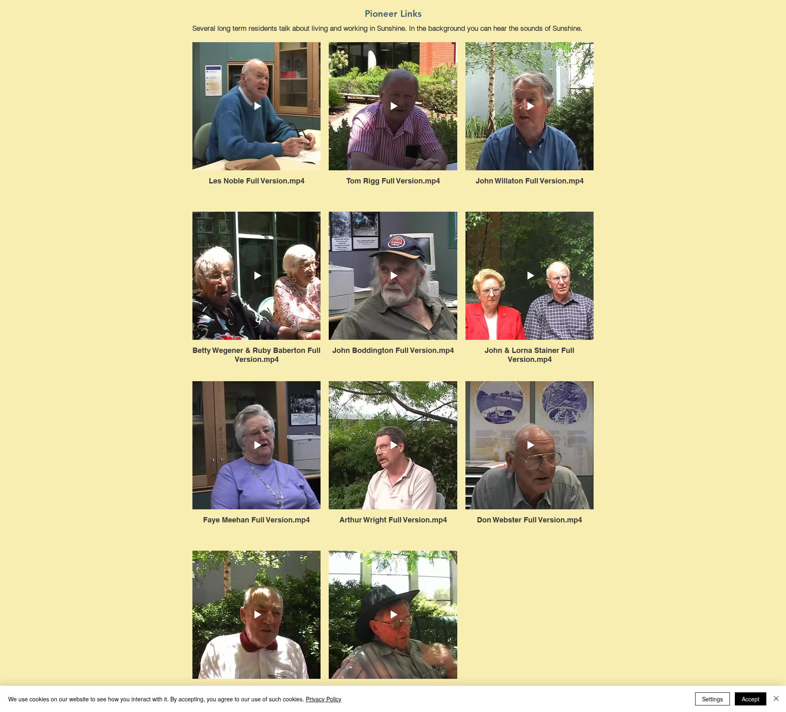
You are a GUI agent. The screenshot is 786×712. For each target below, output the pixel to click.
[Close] (776, 698)
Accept (750, 699)
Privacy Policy (323, 699)
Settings (712, 699)
